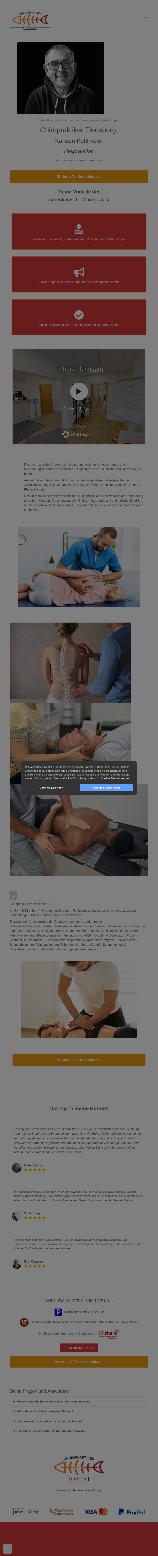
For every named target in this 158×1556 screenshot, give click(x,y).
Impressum (63, 1490)
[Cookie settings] (7, 1549)
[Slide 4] (84, 1508)
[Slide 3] (81, 1508)
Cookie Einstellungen (115, 778)
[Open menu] (146, 18)
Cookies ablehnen (51, 787)
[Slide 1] (74, 1508)
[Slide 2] (77, 1508)
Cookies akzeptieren (106, 787)
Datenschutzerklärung (87, 1490)
